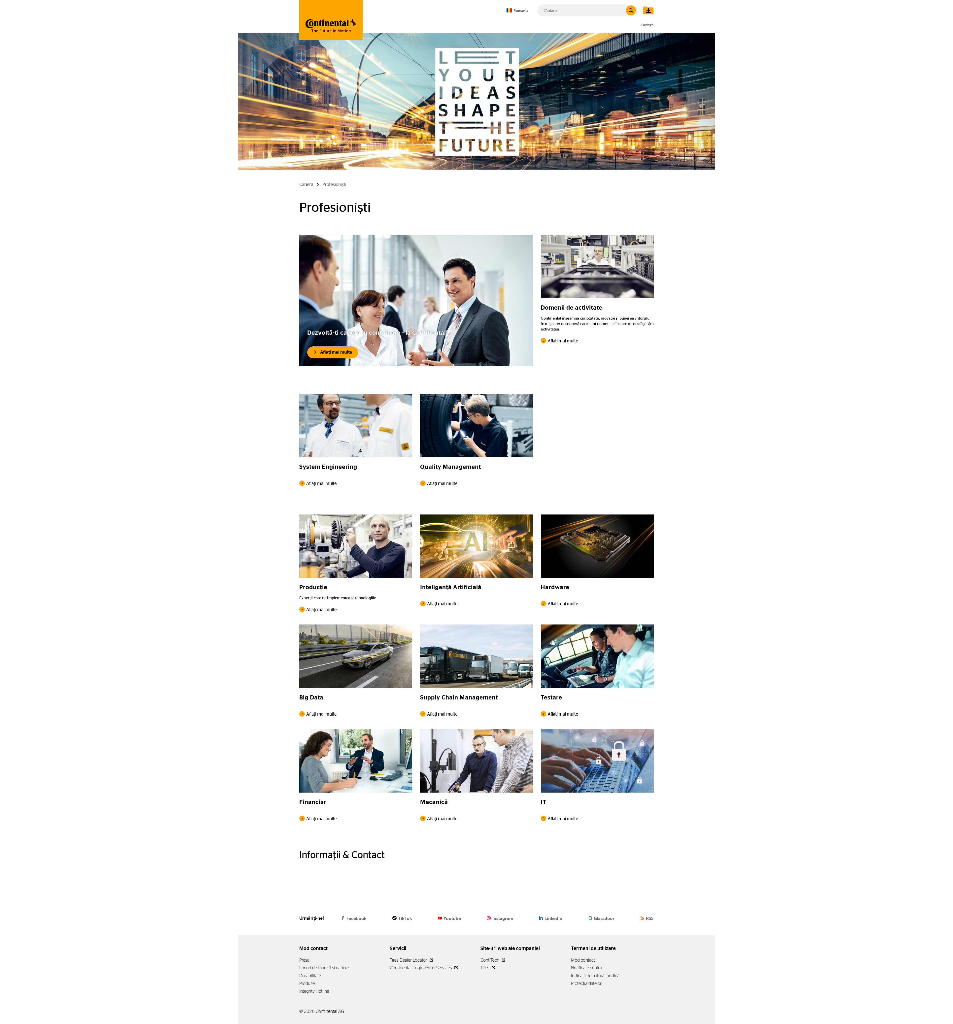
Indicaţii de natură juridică (595, 975)
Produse (307, 983)
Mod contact (583, 960)
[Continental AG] (331, 20)
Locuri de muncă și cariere (324, 967)
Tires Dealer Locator (409, 960)
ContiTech (490, 960)
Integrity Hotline (314, 991)
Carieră (647, 25)
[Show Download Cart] (647, 10)
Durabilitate (310, 975)
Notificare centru (586, 967)
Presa (304, 960)
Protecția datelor (586, 983)
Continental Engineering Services (421, 967)
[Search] (631, 10)
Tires (485, 967)
